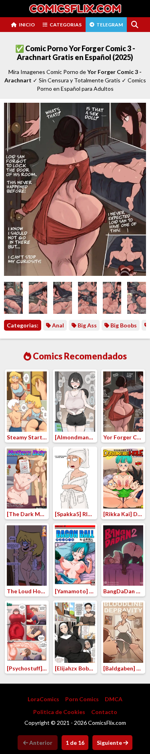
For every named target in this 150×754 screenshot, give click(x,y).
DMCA (113, 699)
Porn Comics (82, 699)
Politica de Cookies (59, 711)
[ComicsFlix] (75, 8)
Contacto (104, 711)
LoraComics (43, 699)
